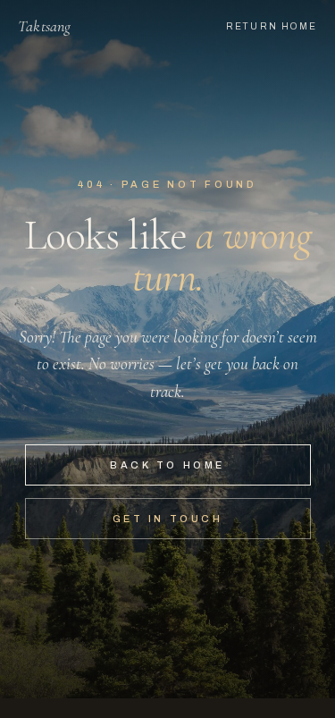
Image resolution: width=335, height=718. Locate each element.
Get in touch (167, 518)
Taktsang (44, 26)
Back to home (167, 465)
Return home (271, 26)
